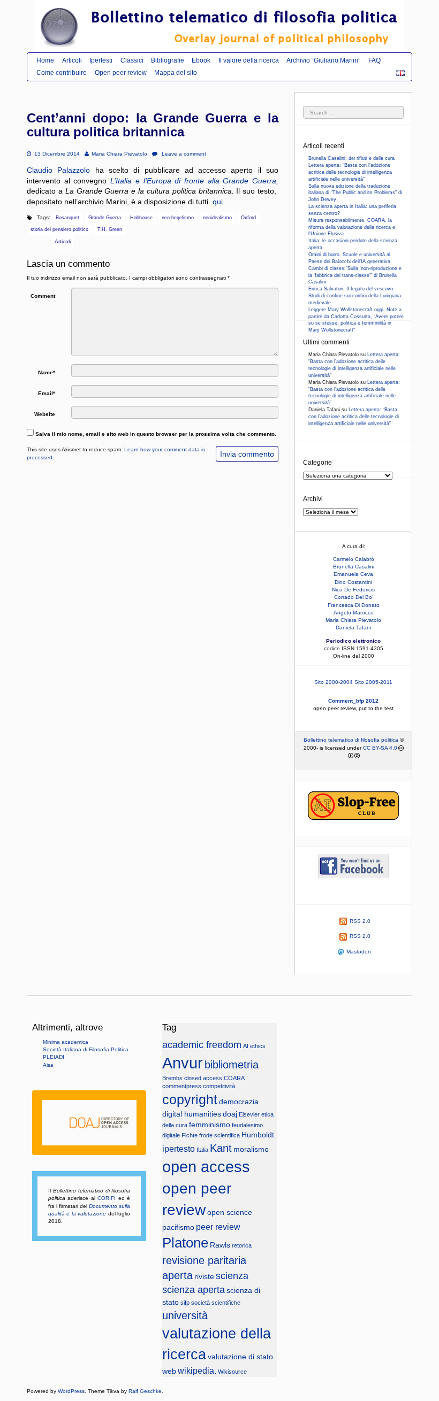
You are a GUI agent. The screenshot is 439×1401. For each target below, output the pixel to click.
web (169, 1371)
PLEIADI (53, 1057)
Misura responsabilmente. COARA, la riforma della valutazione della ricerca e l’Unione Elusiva (351, 227)
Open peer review (121, 72)
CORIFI (106, 1198)
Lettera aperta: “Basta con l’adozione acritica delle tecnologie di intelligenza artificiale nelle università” (350, 172)
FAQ (374, 60)
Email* (46, 393)
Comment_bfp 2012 (353, 701)
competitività (219, 1086)
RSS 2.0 (360, 921)
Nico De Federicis (353, 589)
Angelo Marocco (354, 612)
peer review (218, 1226)
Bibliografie (167, 60)
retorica (242, 1245)
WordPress (71, 1391)
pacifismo (178, 1227)
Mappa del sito (175, 72)
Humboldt (257, 1135)
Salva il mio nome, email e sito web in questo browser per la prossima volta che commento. (155, 434)
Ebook (201, 60)
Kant (221, 1148)
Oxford (248, 217)
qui (218, 201)
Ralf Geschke (145, 1391)
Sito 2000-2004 (333, 682)
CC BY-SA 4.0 (380, 748)
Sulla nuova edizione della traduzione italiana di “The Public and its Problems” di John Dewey (355, 193)
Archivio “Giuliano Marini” (323, 60)
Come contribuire (61, 72)
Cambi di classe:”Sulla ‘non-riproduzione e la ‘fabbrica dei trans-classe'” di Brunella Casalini (355, 275)
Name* (46, 372)
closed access (203, 1078)
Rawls (220, 1245)
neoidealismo (217, 217)
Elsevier (249, 1114)
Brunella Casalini (353, 566)
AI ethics (254, 1046)
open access (206, 1166)
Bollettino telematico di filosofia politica (351, 740)
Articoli (72, 60)
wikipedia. (197, 1370)
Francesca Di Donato (354, 605)
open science (229, 1212)
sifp (185, 1302)
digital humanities (191, 1114)
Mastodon (358, 951)
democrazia (239, 1102)
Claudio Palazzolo (58, 170)
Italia (202, 1149)
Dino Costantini (353, 582)
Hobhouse (141, 217)
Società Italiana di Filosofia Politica (85, 1049)
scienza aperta (193, 1289)
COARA (234, 1078)
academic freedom (201, 1045)
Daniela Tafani (353, 627)
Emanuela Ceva (353, 574)
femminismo (209, 1125)
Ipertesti (100, 60)
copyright (189, 1099)
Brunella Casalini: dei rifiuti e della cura (351, 158)
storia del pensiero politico (59, 229)
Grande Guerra (104, 217)
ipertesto (178, 1148)
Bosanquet (67, 217)
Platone (185, 1242)
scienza (232, 1276)
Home (45, 60)
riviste (204, 1277)
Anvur (182, 1063)
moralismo (251, 1149)
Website (44, 414)
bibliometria (232, 1065)
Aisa (48, 1065)
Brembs (172, 1078)
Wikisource (232, 1371)
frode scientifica (219, 1135)
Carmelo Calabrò (353, 559)
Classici (131, 60)
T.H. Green (109, 229)
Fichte (189, 1135)
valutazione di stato (240, 1357)
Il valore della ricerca (248, 60)
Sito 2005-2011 (373, 682)
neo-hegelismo (178, 217)
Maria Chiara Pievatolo (119, 154)
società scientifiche (215, 1302)
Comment (43, 296)
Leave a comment (183, 154)
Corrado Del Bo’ (353, 597)
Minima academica (65, 1042)
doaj (230, 1114)
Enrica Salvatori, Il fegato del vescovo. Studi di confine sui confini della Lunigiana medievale (354, 295)
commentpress (181, 1086)
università (185, 1315)
